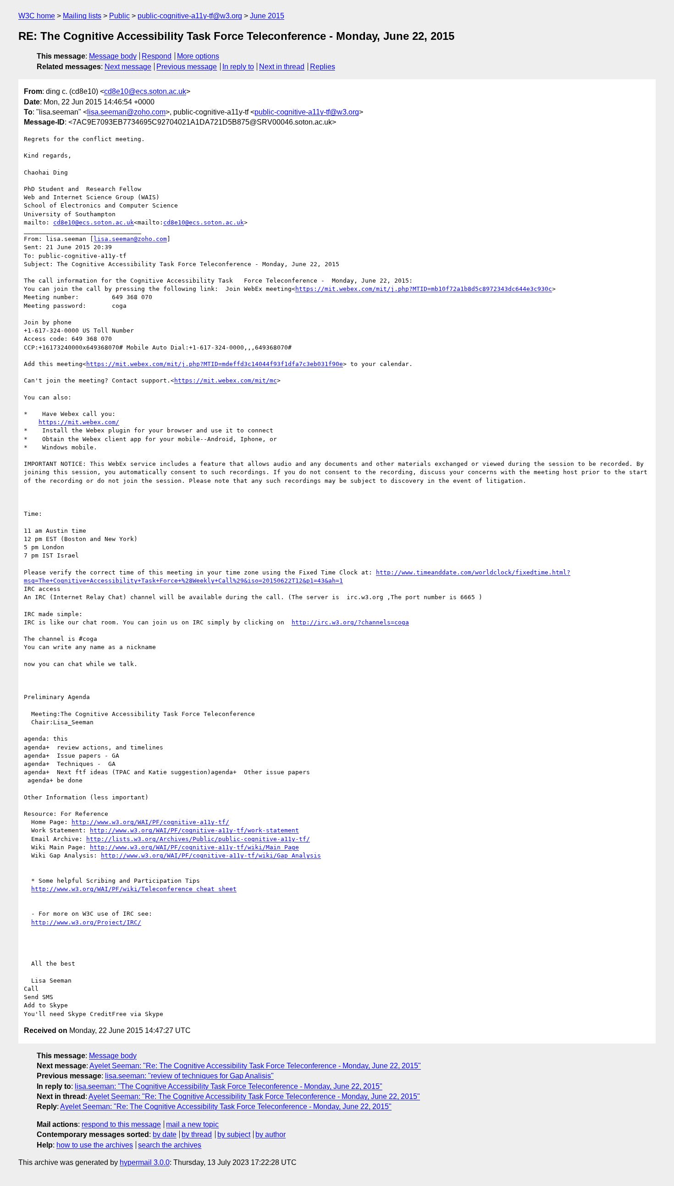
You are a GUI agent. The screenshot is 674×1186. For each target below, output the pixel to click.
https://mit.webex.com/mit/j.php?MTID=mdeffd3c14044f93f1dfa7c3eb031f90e (214, 364)
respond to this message (121, 1124)
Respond (156, 56)
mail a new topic (192, 1124)
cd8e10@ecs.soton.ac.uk (145, 91)
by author (270, 1134)
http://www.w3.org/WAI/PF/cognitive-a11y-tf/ (150, 822)
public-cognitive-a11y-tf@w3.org (190, 16)
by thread (197, 1134)
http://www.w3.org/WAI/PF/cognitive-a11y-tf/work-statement (194, 830)
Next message (128, 67)
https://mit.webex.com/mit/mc (225, 380)
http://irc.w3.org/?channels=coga (350, 622)
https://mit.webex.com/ (79, 422)
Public (119, 16)
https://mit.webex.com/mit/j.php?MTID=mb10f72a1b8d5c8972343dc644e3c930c (423, 288)
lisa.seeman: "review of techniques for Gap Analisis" (189, 1076)
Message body (113, 56)
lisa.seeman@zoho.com (126, 112)
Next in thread (281, 67)
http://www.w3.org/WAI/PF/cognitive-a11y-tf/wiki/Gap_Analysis (211, 855)
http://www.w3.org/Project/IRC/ (86, 922)
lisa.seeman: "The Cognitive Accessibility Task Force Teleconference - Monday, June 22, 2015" (228, 1086)
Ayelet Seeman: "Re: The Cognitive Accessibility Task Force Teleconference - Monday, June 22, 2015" (255, 1066)
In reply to (238, 67)
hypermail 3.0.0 (145, 1162)
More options (198, 56)
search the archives (169, 1145)
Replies (322, 67)
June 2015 (267, 16)
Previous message (186, 67)
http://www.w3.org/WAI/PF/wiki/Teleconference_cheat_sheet (134, 888)
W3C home (36, 16)
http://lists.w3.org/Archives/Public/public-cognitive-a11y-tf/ (198, 839)
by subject (233, 1134)
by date (165, 1134)
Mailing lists (82, 16)
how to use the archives (94, 1145)
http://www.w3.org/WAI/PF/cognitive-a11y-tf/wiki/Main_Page (194, 847)
